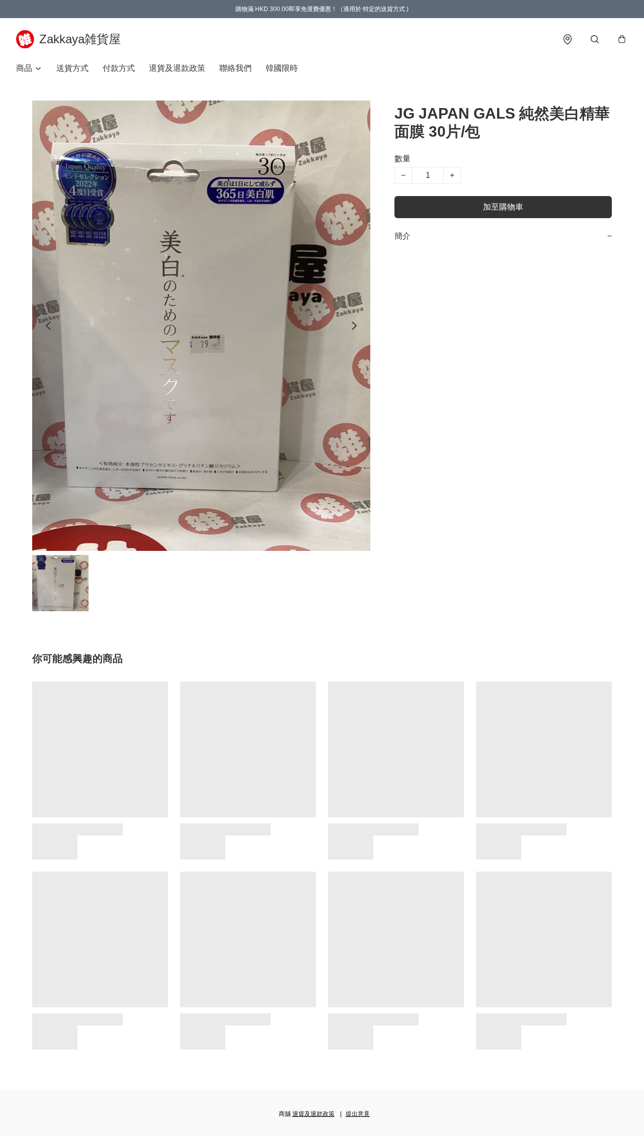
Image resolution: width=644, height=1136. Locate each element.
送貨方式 (72, 68)
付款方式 (119, 68)
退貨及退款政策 (177, 68)
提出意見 (358, 1113)
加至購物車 (503, 207)
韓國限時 (282, 68)
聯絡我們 (235, 68)
